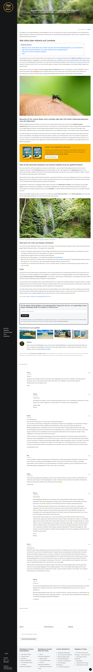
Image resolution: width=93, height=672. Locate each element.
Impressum (6, 665)
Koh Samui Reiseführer (64, 660)
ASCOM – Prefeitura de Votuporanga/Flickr (36, 296)
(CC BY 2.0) (48, 296)
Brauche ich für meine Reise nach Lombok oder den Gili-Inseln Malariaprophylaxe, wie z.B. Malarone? (52, 47)
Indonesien (60, 14)
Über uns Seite (45, 349)
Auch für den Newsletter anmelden (29, 634)
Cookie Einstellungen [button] (8, 668)
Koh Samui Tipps (26, 654)
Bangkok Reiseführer (64, 652)
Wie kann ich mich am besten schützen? (34, 51)
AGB (10, 667)
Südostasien (73, 14)
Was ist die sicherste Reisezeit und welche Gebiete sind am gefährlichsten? (45, 49)
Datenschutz (6, 667)
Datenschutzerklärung (63, 321)
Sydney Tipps (43, 658)
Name (22, 626)
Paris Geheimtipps (44, 660)
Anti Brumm (59, 257)
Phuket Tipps (25, 656)
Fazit (23, 53)
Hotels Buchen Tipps (82, 663)
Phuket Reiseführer (63, 658)
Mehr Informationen (51, 157)
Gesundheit (53, 14)
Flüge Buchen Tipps (82, 665)
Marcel (35, 394)
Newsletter (79, 660)
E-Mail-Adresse (49, 626)
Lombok (67, 14)
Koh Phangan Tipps (26, 662)
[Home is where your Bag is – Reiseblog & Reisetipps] (8, 7)
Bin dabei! (25, 315)
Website (70, 626)
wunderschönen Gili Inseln (77, 60)
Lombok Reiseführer (64, 667)
